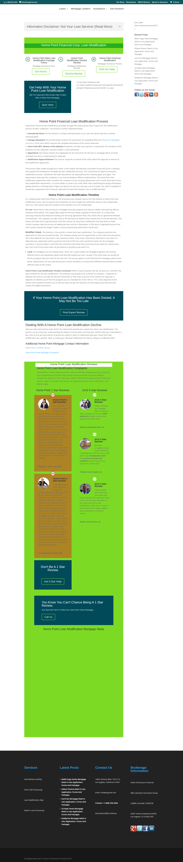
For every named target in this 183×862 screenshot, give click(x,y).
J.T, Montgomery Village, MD (50, 553)
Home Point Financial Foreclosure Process (58, 671)
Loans (62, 9)
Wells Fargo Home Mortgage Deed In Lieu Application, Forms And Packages (146, 41)
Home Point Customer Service (38, 348)
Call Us (48, 617)
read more (41, 656)
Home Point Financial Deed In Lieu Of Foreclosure (62, 705)
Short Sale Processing (33, 790)
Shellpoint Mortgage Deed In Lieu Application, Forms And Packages (146, 80)
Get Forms (41, 71)
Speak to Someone (160, 2)
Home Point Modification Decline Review (77, 60)
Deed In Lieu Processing (34, 810)
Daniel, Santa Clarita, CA (90, 522)
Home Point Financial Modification (110, 59)
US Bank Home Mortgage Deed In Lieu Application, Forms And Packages (144, 71)
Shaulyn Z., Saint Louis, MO (49, 466)
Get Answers (117, 9)
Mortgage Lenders (80, 9)
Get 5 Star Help (52, 581)
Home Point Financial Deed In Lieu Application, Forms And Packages (71, 637)
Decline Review (73, 73)
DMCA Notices (144, 2)
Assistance (99, 9)
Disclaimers (131, 2)
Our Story (120, 2)
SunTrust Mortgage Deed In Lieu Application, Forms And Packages (146, 61)
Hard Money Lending (33, 779)
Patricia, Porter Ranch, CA (91, 472)
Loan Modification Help (33, 800)
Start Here (48, 105)
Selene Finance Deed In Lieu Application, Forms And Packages (146, 51)
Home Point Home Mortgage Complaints (42, 352)
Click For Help (107, 69)
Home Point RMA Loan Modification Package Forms (44, 60)
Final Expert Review (74, 312)
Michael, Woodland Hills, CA (92, 427)
